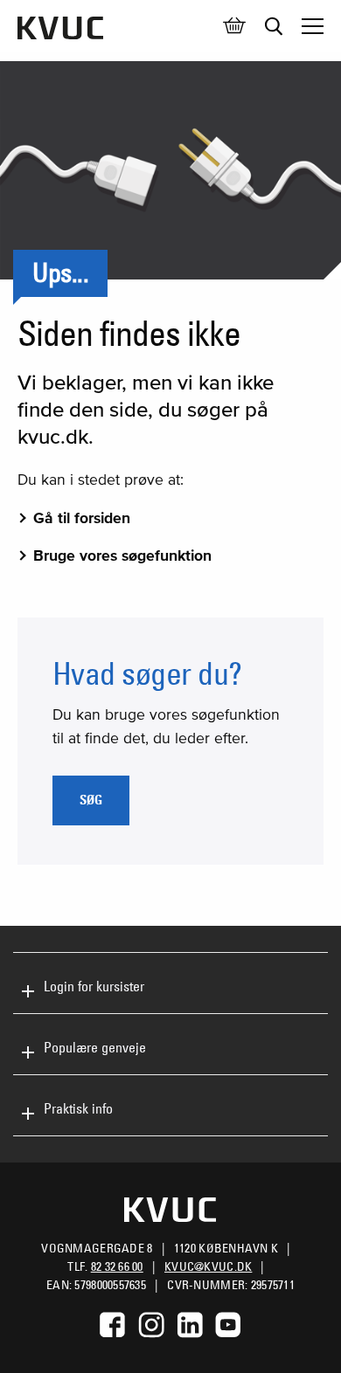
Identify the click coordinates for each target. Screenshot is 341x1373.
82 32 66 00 (117, 1266)
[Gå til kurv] (234, 26)
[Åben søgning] (273, 26)
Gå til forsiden (81, 518)
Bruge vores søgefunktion (122, 555)
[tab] (170, 983)
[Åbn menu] (313, 26)
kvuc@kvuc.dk (208, 1266)
